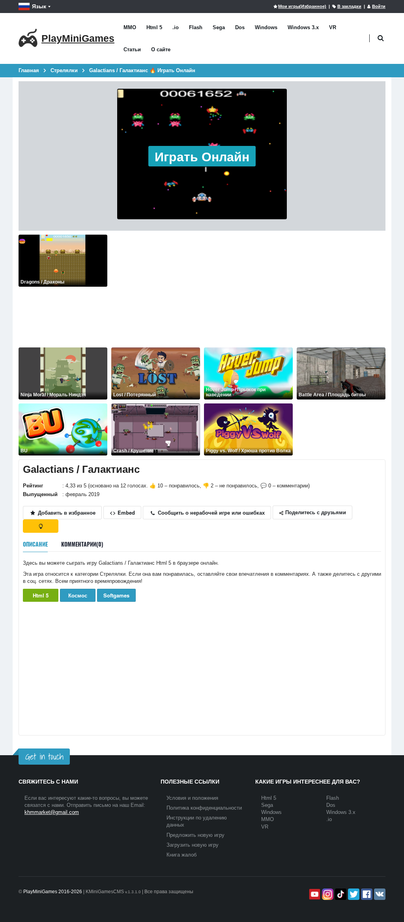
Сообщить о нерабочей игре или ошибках (210, 512)
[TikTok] (339, 894)
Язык (39, 6)
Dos (240, 27)
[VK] (378, 894)
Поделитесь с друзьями (315, 512)
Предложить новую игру (195, 835)
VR (332, 27)
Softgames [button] (116, 595)
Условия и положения (192, 798)
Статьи (132, 49)
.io (175, 27)
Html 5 (154, 27)
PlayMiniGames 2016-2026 (52, 891)
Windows (266, 27)
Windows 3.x (303, 27)
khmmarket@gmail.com (51, 812)
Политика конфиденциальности (204, 808)
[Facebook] (365, 894)
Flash (195, 27)
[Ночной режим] (40, 526)
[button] (380, 38)
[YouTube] (313, 894)
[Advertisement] (248, 290)
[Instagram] (326, 894)
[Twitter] (352, 894)
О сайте (160, 49)
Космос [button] (77, 595)
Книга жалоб (181, 855)
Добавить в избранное (65, 512)
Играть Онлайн (202, 156)
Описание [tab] (35, 544)
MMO (129, 27)
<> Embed (122, 512)
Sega (219, 27)
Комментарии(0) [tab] (82, 544)
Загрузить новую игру (192, 845)
